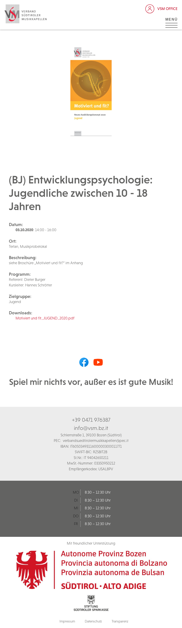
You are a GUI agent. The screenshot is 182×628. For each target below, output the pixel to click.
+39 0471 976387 (91, 420)
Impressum (67, 621)
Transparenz (120, 621)
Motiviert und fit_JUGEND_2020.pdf (45, 318)
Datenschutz (93, 621)
